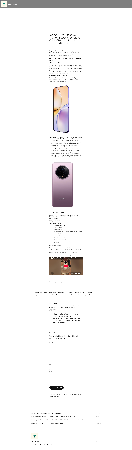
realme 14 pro (52, 281)
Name (50, 364)
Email (50, 371)
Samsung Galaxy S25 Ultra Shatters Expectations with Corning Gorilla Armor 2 (81, 294)
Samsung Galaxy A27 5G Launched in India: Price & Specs (46, 413)
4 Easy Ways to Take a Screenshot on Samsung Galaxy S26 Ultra (47, 423)
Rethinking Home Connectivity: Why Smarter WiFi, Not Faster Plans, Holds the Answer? (53, 416)
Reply (54, 325)
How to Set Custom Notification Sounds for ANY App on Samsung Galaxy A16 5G (47, 294)
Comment (51, 342)
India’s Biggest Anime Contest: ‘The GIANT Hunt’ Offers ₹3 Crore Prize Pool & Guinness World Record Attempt (59, 420)
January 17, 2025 (55, 309)
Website (50, 378)
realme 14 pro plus (58, 281)
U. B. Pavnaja (55, 310)
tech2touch (12, 4)
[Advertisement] (66, 19)
